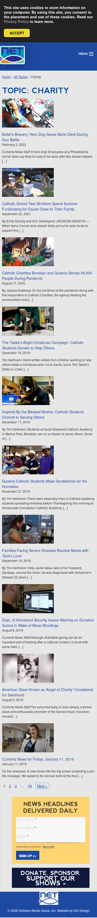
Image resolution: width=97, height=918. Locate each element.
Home (6, 76)
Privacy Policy (16, 21)
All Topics (20, 76)
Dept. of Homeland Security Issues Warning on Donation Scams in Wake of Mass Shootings (48, 622)
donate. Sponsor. (51, 873)
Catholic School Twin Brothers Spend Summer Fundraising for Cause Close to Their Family (40, 206)
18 (30, 785)
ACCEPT (17, 33)
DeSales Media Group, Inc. (37, 910)
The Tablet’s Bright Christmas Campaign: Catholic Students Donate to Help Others (43, 345)
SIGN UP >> (27, 855)
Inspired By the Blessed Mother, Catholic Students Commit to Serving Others (43, 414)
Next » (42, 785)
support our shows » (50, 881)
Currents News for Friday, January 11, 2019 (38, 759)
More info (48, 846)
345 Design (81, 910)
